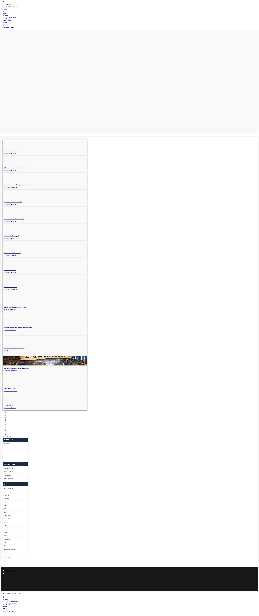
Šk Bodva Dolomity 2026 (10, 287)
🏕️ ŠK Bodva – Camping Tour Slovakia (14, 168)
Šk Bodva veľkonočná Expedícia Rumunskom (16, 368)
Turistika (5, 15)
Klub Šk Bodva (7, 20)
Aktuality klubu (7, 475)
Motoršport (6, 498)
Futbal (5, 552)
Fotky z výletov (10, 18)
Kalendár (5, 25)
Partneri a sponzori (8, 478)
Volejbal (6, 502)
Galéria (5, 24)
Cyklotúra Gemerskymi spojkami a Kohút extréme (18, 327)
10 (6, 430)
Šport (4, 13)
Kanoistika (7, 350)
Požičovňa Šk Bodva (8, 27)
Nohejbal (6, 525)
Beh (5, 508)
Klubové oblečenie (8, 468)
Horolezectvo (7, 539)
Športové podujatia (10, 153)
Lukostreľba (7, 515)
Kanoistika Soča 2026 (10, 270)
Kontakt (5, 22)
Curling (5, 542)
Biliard (5, 522)
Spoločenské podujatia (9, 549)
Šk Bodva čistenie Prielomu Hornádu (14, 348)
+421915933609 (9, 4)
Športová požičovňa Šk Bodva (12, 253)
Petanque (6, 535)
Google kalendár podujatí (11, 236)
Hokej (5, 505)
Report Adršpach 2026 (10, 388)
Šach (5, 512)
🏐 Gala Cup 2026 (8, 405)
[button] (129, 128)
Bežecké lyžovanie (8, 488)
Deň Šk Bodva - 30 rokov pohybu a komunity (16, 307)
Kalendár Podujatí (9, 238)
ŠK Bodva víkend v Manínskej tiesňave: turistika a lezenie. (20, 185)
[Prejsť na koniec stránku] (5, 434)
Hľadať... (6, 557)
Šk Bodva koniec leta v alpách (12, 151)
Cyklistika (6, 495)
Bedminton (6, 529)
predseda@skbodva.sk (11, 6)
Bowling (6, 532)
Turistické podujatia (11, 17)
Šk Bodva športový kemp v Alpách (13, 202)
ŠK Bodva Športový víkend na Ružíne (14, 219)
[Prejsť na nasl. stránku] (5, 432)
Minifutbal (6, 519)
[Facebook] (3, 2)
